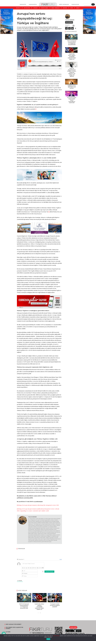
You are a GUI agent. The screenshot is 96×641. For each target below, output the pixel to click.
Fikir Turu (18, 72)
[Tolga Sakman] (22, 529)
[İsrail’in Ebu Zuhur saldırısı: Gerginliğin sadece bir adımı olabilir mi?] (39, 597)
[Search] (93, 4)
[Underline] (26, 568)
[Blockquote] (34, 568)
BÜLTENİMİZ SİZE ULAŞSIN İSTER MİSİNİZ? (14, 628)
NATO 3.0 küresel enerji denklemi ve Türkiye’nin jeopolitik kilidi (24, 606)
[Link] (37, 568)
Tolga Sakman (32, 516)
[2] (49, 212)
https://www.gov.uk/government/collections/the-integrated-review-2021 (38, 505)
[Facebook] (69, 28)
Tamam (48, 639)
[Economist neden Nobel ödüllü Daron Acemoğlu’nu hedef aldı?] (71, 93)
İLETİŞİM (8, 631)
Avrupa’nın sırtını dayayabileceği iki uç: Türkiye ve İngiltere (29, 72)
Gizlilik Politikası (56, 635)
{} (39, 567)
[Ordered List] (30, 568)
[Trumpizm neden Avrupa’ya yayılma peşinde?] (55, 597)
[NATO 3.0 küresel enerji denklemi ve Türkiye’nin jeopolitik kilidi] (24, 597)
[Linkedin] (72, 28)
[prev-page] (38, 613)
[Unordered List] (32, 568)
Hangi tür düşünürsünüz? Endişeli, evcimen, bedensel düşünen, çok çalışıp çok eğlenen (71, 72)
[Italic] (25, 568)
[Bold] (23, 568)
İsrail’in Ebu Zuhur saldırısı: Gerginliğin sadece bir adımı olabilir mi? (39, 606)
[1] (35, 109)
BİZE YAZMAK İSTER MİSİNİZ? (13, 624)
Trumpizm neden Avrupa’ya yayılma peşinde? (55, 605)
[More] (75, 28)
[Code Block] (36, 568)
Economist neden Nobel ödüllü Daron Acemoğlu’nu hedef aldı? (71, 100)
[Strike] (28, 568)
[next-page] (40, 613)
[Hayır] (94, 637)
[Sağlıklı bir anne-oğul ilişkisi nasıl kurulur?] (71, 81)
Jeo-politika (69, 22)
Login (60, 559)
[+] (41, 567)
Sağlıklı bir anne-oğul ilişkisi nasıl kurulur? (72, 87)
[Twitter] (66, 28)
